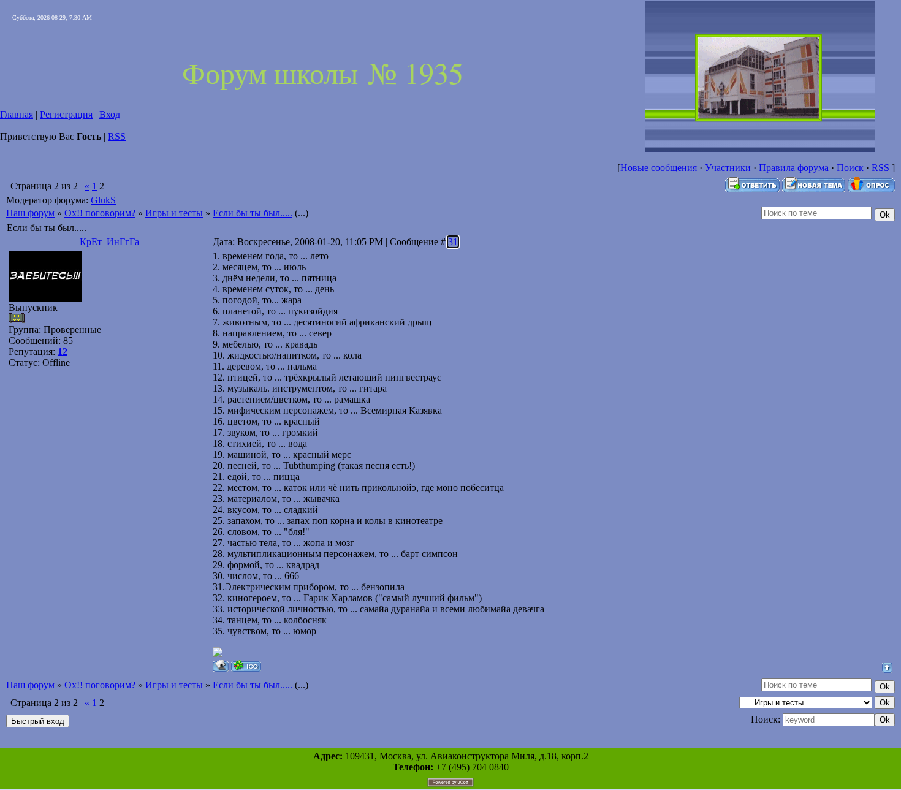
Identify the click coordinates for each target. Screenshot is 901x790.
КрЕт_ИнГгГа (109, 242)
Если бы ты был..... (252, 213)
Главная (16, 114)
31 (453, 242)
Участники (728, 167)
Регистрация (66, 114)
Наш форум (30, 213)
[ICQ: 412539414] (246, 666)
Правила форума (794, 167)
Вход (109, 114)
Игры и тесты (174, 213)
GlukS (103, 200)
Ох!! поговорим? (99, 213)
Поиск (850, 167)
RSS (117, 136)
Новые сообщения (658, 167)
